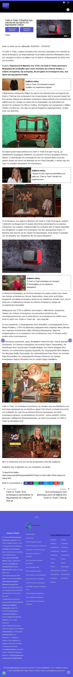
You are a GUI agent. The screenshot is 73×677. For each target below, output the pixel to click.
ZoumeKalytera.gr (65, 574)
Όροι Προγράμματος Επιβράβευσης (34, 597)
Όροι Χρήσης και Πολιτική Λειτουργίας (35, 549)
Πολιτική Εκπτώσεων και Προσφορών (35, 582)
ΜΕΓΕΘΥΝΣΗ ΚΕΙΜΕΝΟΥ (12, 29)
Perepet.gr (53, 582)
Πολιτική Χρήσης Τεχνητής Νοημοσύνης (36, 575)
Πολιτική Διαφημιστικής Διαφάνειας (35, 593)
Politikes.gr (63, 539)
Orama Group (14, 668)
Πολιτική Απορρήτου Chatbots (33, 571)
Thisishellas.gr (64, 547)
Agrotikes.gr (53, 539)
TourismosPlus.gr (65, 555)
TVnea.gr (63, 559)
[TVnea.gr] (5, 8)
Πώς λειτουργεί (30, 538)
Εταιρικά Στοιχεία (30, 534)
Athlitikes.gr (53, 543)
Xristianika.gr (64, 570)
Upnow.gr (63, 562)
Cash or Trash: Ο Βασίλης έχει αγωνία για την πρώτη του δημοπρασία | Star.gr (18, 22)
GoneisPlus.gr (53, 555)
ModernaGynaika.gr (55, 570)
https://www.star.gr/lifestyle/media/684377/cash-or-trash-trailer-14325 (29, 475)
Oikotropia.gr (53, 578)
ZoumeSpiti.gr (64, 578)
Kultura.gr (52, 559)
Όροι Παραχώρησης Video (32, 567)
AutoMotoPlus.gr (54, 547)
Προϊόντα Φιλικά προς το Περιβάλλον (35, 579)
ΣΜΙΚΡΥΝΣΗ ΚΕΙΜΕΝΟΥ (26, 29)
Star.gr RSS (6, 478)
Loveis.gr (52, 566)
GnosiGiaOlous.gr (54, 551)
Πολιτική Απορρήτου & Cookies (33, 542)
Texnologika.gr (64, 543)
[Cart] (64, 2)
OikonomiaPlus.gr (54, 574)
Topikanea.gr (64, 551)
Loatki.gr (52, 562)
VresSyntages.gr (65, 566)
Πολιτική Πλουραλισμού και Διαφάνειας (36, 546)
